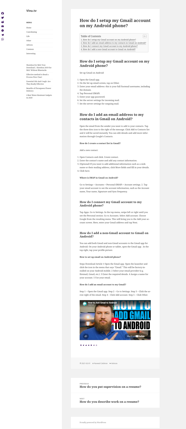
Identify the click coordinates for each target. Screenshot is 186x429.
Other (28, 40)
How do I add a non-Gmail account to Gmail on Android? (109, 49)
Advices (29, 45)
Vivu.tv (31, 11)
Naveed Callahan (101, 363)
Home (28, 27)
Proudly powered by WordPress (93, 422)
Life (28, 36)
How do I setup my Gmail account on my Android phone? (109, 39)
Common (30, 49)
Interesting (31, 53)
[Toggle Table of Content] (143, 36)
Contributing (31, 32)
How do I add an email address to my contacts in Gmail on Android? (114, 43)
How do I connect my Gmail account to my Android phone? (110, 46)
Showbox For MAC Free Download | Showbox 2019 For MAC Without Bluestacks (39, 67)
